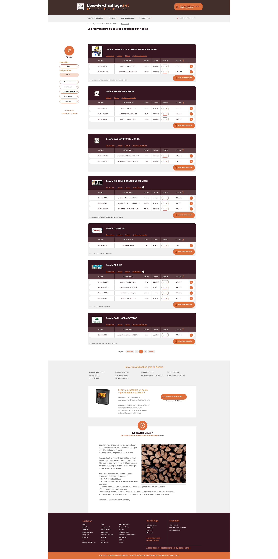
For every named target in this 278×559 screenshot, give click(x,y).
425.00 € (178, 298)
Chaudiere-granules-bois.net (177, 527)
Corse (102, 524)
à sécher (146, 198)
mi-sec (146, 66)
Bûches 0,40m (103, 114)
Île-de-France (104, 532)
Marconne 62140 (121, 375)
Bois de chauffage (151, 525)
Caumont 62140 (173, 372)
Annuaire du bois (148, 555)
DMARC (177, 555)
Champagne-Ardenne (88, 542)
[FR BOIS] (97, 267)
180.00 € (178, 209)
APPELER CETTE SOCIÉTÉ (185, 78)
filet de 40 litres (128, 245)
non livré (155, 335)
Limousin (103, 537)
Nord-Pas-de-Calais (124, 524)
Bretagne (85, 537)
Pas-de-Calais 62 (106, 24)
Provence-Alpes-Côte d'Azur (127, 535)
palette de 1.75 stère (128, 209)
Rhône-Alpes (122, 537)
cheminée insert (119, 461)
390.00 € (178, 287)
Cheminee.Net (173, 525)
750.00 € (178, 335)
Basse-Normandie (87, 532)
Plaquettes (149, 533)
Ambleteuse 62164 (122, 372)
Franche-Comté (105, 527)
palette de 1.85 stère (128, 156)
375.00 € (178, 282)
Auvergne (85, 529)
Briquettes (149, 530)
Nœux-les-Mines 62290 (176, 375)
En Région (87, 520)
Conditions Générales (114, 555)
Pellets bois (149, 527)
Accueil (90, 24)
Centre (84, 540)
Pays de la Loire (123, 527)
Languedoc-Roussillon (107, 535)
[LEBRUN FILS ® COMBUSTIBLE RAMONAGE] (97, 51)
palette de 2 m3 (128, 71)
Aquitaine (85, 527)
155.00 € (178, 198)
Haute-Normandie (106, 529)
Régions (139, 555)
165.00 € (178, 203)
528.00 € (178, 108)
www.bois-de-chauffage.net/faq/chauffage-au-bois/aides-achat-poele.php (118, 481)
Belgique (121, 540)
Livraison (119, 56)
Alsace (84, 524)
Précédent (130, 351)
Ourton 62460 (94, 378)
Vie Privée (124, 555)
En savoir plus (110, 56)
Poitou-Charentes (124, 532)
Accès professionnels (187, 18)
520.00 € (178, 66)
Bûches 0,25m (103, 298)
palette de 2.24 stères (128, 161)
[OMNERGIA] (97, 230)
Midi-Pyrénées (105, 542)
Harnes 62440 (94, 375)
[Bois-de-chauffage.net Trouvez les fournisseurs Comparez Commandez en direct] (80, 8)
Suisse (121, 542)
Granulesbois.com (174, 530)
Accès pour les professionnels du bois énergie (168, 547)
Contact (105, 555)
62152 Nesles (116, 24)
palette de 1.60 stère (128, 203)
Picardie (121, 529)
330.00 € (178, 161)
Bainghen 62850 (147, 372)
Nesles (161, 435)
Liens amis (165, 555)
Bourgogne (85, 535)
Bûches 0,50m (103, 108)
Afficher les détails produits (69, 113)
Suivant (151, 351)
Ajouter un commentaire (139, 56)
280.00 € (178, 156)
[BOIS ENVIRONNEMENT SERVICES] (97, 182)
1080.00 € (179, 71)
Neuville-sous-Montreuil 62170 (152, 375)
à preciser (156, 66)
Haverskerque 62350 (96, 372)
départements (97, 24)
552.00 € (178, 119)
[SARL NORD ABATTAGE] (97, 320)
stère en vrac (128, 66)
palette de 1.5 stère (128, 198)
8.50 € (179, 245)
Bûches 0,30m (103, 71)
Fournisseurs (132, 555)
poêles (133, 461)
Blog (100, 555)
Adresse (127, 56)
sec (147, 156)
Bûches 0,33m (103, 66)
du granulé (157, 555)
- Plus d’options (69, 110)
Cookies (171, 555)
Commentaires (138, 187)
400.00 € (178, 293)
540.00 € (178, 114)
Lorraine (103, 540)
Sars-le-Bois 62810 (122, 378)
